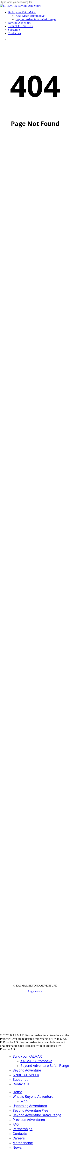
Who (23, 1101)
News (17, 1147)
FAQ (16, 1124)
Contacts (20, 1134)
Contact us (21, 1084)
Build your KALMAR (27, 1056)
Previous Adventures (29, 1120)
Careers (19, 1138)
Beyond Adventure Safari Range (44, 1066)
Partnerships (22, 1129)
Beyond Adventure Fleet (31, 1110)
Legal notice (35, 991)
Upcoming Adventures (30, 1106)
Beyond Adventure (27, 1070)
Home (17, 1092)
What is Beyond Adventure (33, 1096)
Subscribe (20, 1079)
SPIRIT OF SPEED (26, 1075)
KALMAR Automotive (36, 1061)
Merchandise (23, 1143)
